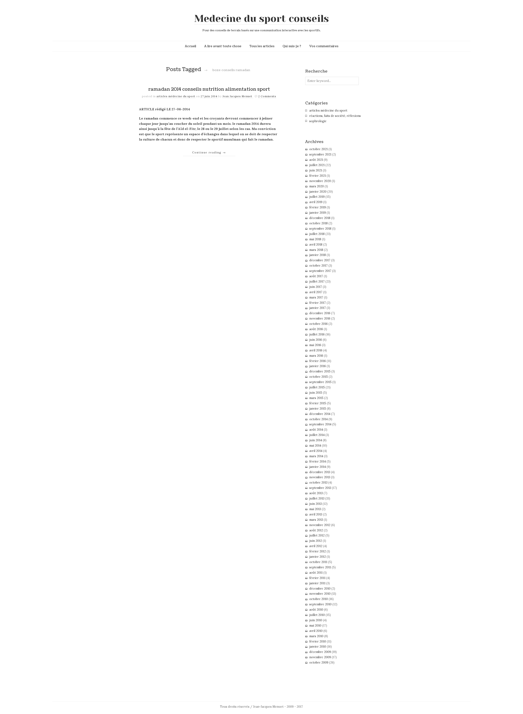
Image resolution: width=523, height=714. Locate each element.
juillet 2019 (317, 197)
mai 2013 (315, 509)
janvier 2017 (317, 308)
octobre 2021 (318, 149)
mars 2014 (316, 456)
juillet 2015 (317, 387)
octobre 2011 (318, 562)
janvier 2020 (317, 191)
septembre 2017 (320, 271)
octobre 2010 (318, 599)
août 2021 (316, 160)
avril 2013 (315, 514)
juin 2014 (315, 440)
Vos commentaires (323, 46)
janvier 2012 (317, 557)
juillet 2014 (317, 435)
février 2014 (317, 461)
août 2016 (316, 329)
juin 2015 (315, 392)
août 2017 (316, 276)
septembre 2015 (320, 382)
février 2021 (317, 176)
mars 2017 (316, 297)
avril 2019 (315, 202)
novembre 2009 (320, 657)
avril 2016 (315, 350)
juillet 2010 (317, 615)
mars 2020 (316, 186)
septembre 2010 (320, 604)
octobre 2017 (318, 265)
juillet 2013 (316, 498)
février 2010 (317, 641)
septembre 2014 (320, 424)
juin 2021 (315, 170)
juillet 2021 (317, 165)
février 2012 (317, 551)
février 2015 (317, 403)
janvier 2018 (317, 255)
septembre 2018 (320, 228)
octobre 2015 (318, 377)
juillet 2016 (317, 334)
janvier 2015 (317, 408)
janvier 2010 (317, 646)
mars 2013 (316, 520)
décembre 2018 (319, 218)
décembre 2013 (319, 472)
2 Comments (267, 96)
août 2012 (316, 530)
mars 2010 (316, 636)
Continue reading (209, 152)
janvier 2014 (317, 467)
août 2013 (316, 493)
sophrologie (317, 121)
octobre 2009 (318, 662)
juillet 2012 (317, 535)
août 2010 (316, 609)
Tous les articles (261, 46)
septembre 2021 (320, 154)
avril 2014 (315, 451)
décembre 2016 (319, 313)
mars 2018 (316, 250)
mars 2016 (316, 356)
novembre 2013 (319, 477)
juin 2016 (315, 340)
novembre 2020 (320, 181)
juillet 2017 (317, 281)
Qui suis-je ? (292, 46)
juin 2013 (315, 504)
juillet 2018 (317, 234)
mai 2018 (315, 239)
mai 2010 (315, 625)
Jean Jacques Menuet (237, 96)
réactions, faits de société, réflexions (335, 116)
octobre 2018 (318, 223)
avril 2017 (315, 292)
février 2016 (317, 361)
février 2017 (317, 303)
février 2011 (317, 578)
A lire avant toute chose (222, 46)
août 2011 (316, 572)
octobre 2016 (318, 324)
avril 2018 (315, 244)
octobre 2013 (318, 482)
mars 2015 (316, 398)
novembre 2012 (319, 525)
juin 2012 (315, 541)
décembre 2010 (320, 588)
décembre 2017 (319, 260)
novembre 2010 (320, 594)
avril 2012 (315, 546)
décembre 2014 (319, 414)
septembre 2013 (320, 488)
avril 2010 (316, 631)
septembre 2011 (320, 567)
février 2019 (317, 207)
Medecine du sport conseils (261, 18)
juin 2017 (315, 287)
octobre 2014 (318, 419)
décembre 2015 (320, 371)
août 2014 (316, 429)
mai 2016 (315, 345)
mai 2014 (315, 445)
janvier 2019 (317, 213)
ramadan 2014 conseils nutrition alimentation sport (209, 89)
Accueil (190, 46)
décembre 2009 (320, 652)
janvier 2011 (317, 583)
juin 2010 (315, 620)
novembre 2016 (319, 318)
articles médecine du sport (175, 96)
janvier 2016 (317, 366)
